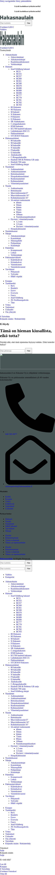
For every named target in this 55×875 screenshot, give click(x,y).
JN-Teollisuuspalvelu (19, 300)
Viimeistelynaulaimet (19, 183)
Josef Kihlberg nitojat (20, 164)
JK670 (19, 86)
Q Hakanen (15, 119)
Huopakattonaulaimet (20, 176)
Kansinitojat (16, 238)
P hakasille (15, 150)
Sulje (2, 850)
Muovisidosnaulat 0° (19, 193)
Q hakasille (15, 152)
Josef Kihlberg (17, 298)
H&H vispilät (16, 276)
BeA (13, 286)
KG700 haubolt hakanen (21, 129)
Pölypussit (15, 272)
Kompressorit (16, 250)
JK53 (18, 71)
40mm (18, 202)
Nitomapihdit (16, 241)
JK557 (19, 76)
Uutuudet (9, 508)
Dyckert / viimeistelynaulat (22, 219)
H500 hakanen (17, 126)
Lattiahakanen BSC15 (20, 131)
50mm (18, 205)
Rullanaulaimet (17, 181)
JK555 (19, 74)
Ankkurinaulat (17, 188)
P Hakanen (15, 117)
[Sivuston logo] (16, 19)
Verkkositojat (16, 64)
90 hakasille (16, 143)
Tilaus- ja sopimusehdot (15, 542)
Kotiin (8, 497)
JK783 (19, 105)
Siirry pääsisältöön (23, 1)
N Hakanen (15, 114)
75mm (18, 210)
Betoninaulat (16, 191)
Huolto (8, 535)
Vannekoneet (16, 264)
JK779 (19, 98)
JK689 (19, 90)
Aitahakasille (16, 155)
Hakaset (8, 519)
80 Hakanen (16, 107)
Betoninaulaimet (17, 174)
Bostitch (14, 288)
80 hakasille (16, 140)
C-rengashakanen (18, 124)
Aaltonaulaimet (17, 169)
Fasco (13, 295)
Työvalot (14, 274)
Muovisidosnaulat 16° (20, 195)
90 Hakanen (16, 109)
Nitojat (8, 531)
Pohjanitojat (16, 243)
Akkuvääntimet (17, 57)
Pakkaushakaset (17, 133)
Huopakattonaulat (18, 229)
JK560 (19, 78)
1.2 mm (19, 222)
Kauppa (8, 499)
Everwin (14, 293)
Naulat (8, 521)
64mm (18, 207)
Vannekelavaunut (18, 267)
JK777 (19, 95)
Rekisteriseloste (11, 538)
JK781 (19, 100)
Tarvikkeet (9, 528)
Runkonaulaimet (18, 179)
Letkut (13, 253)
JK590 (19, 83)
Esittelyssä (9, 504)
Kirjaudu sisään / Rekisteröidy (18, 843)
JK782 (19, 102)
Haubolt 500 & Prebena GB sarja (25, 160)
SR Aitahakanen (17, 121)
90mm (18, 212)
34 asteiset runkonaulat (20, 200)
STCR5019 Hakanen (20, 136)
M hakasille (15, 145)
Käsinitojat (15, 245)
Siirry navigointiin (8, 1)
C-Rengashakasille (18, 157)
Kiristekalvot (16, 262)
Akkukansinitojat (18, 59)
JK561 (19, 81)
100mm (19, 214)
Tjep (13, 302)
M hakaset (15, 112)
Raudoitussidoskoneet (20, 62)
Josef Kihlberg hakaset (20, 69)
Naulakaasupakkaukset (25, 217)
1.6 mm (19, 224)
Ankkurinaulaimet (18, 171)
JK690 (19, 93)
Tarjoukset (9, 506)
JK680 (19, 88)
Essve (13, 290)
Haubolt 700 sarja (18, 162)
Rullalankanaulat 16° (19, 198)
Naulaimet (9, 524)
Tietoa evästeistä (12, 540)
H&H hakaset (11, 526)
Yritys (8, 501)
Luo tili (3, 864)
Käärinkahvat (16, 260)
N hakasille (15, 148)
